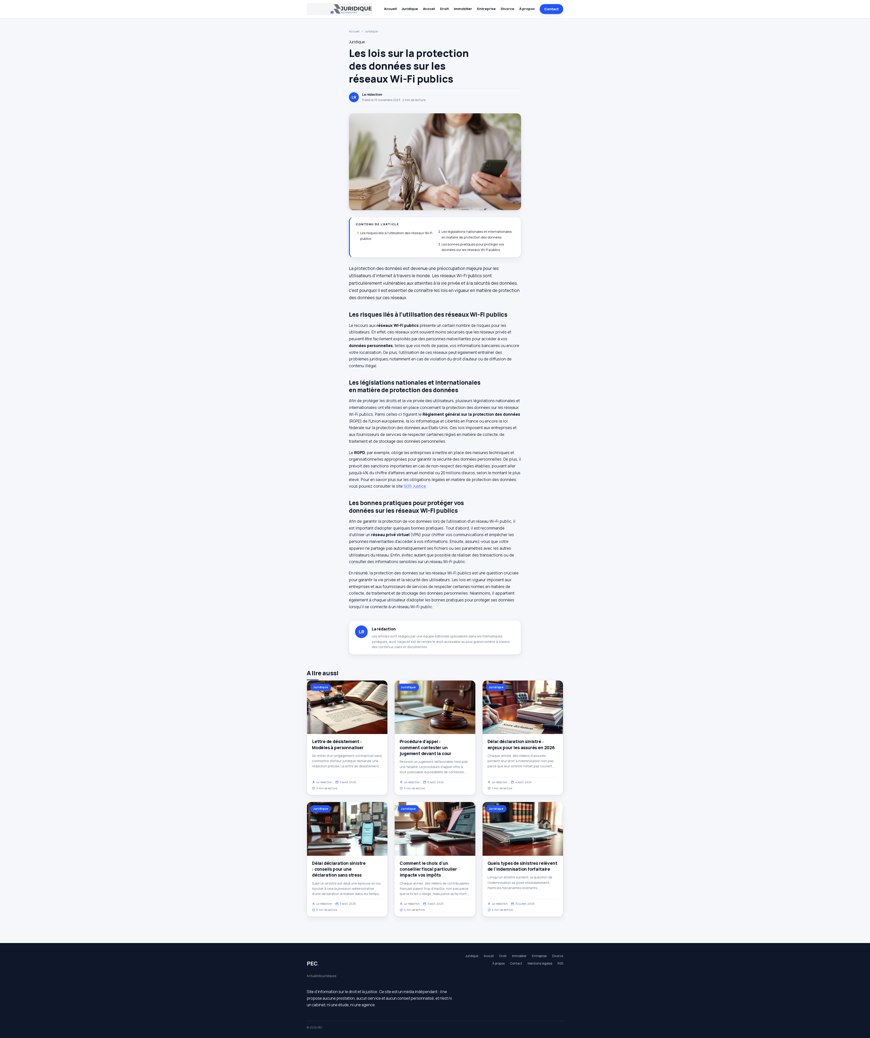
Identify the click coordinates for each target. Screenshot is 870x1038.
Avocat (429, 8)
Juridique (410, 8)
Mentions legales (540, 963)
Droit (444, 8)
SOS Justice (415, 486)
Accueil (390, 8)
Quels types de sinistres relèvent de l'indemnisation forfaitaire (522, 866)
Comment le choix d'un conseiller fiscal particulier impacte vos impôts (428, 869)
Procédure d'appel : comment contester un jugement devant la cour (425, 747)
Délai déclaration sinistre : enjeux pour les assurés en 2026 (521, 744)
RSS (560, 963)
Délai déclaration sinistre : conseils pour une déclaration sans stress (339, 869)
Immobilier (463, 8)
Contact (551, 9)
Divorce (507, 8)
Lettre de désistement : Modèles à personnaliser (338, 744)
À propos (527, 8)
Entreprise (486, 8)
